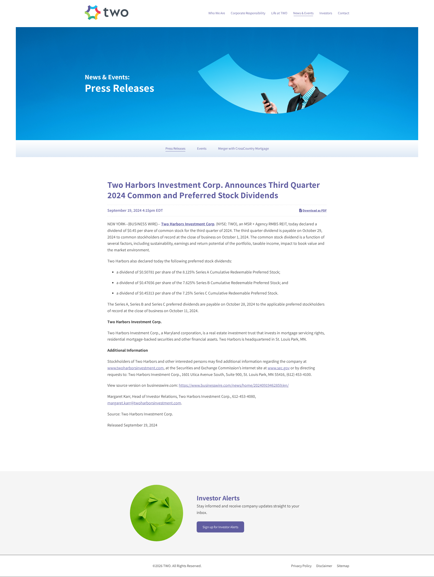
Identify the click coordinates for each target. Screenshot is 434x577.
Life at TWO (279, 13)
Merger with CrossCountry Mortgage (243, 148)
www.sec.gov (279, 367)
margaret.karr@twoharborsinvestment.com (144, 402)
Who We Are (216, 13)
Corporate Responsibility (248, 13)
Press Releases (175, 148)
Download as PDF (315, 210)
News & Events (303, 13)
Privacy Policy (301, 566)
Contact (343, 13)
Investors (325, 13)
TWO (167, 565)
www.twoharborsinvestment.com (135, 367)
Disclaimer (324, 566)
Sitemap (343, 566)
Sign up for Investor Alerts (220, 527)
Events (201, 148)
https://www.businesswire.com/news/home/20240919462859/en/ (234, 385)
